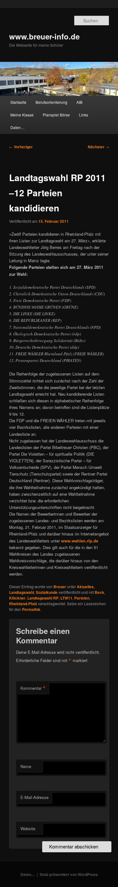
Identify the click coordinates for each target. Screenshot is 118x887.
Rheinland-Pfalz (23, 603)
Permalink (31, 609)
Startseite (18, 102)
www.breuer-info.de (44, 36)
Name (25, 766)
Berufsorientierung (51, 102)
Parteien (81, 598)
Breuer (59, 586)
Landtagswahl (21, 592)
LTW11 (66, 598)
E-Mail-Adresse (34, 797)
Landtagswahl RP (43, 598)
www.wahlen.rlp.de (79, 541)
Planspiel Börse (56, 114)
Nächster (98, 147)
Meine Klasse (22, 114)
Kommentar (33, 688)
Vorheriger (21, 147)
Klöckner (17, 598)
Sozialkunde (47, 592)
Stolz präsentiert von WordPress (69, 874)
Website (27, 828)
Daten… (17, 127)
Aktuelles (85, 586)
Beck (99, 592)
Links (83, 114)
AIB (79, 102)
